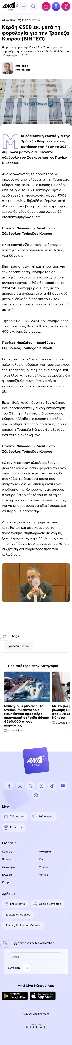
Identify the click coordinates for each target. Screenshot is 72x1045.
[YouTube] (63, 785)
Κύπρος (7, 851)
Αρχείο (43, 874)
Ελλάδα (7, 874)
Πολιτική (7, 859)
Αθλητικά (45, 851)
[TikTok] (52, 785)
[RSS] (36, 794)
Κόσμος (7, 882)
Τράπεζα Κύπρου (19, 646)
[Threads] (41, 785)
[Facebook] (9, 785)
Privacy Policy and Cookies (23, 925)
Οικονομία (8, 20)
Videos (43, 867)
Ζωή (41, 859)
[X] (30, 785)
